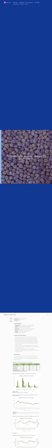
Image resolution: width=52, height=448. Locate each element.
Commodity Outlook (21, 2)
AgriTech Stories (15, 2)
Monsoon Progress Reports (29, 2)
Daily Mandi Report (37, 2)
